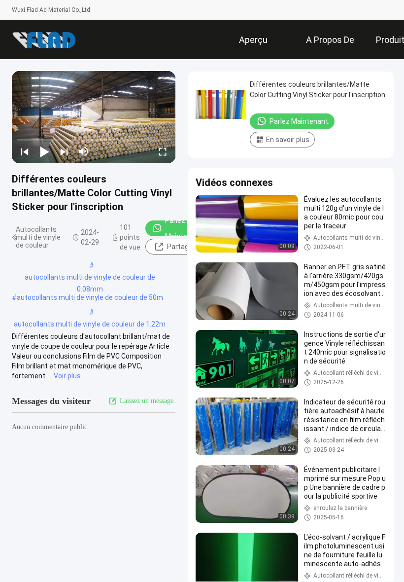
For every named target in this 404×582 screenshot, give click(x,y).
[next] (64, 151)
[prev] (24, 151)
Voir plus (67, 376)
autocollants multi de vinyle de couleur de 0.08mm (90, 278)
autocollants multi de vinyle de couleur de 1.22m (90, 324)
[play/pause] (44, 151)
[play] (93, 117)
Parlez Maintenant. (184, 228)
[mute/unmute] (84, 151)
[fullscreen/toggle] (162, 151)
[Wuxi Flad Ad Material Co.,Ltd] (44, 39)
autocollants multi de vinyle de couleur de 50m (90, 297)
